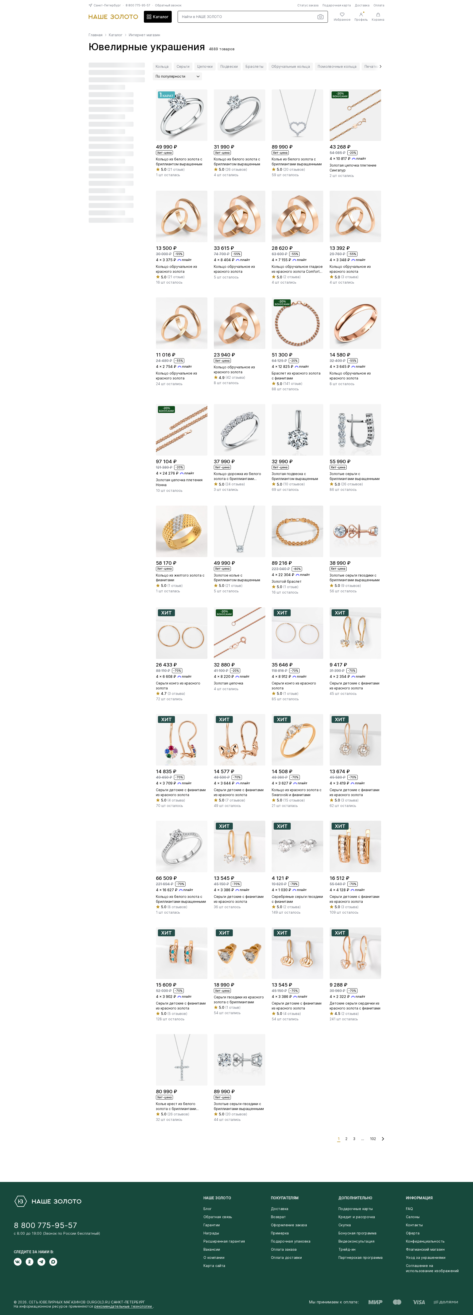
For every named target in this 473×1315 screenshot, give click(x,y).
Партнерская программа (360, 1257)
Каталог (161, 16)
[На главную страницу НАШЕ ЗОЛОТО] (47, 1201)
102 (373, 1139)
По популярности (170, 76)
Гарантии (211, 1225)
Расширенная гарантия (224, 1241)
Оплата (378, 5)
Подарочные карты (355, 1209)
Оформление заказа (289, 1225)
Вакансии (211, 1249)
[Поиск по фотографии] (320, 17)
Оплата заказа (284, 1249)
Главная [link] (95, 35)
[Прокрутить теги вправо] (378, 66)
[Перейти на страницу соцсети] (20, 1262)
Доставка (362, 5)
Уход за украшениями (425, 1257)
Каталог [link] (115, 35)
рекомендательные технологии (123, 1306)
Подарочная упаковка (290, 1241)
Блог (207, 1209)
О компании (213, 1257)
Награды (211, 1233)
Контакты (414, 1225)
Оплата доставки (286, 1257)
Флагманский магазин (425, 1249)
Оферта (413, 1233)
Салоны (413, 1217)
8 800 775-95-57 (138, 5)
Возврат (278, 1217)
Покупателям (285, 1198)
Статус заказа (308, 5)
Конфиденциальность (425, 1241)
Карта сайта (214, 1266)
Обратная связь (217, 1217)
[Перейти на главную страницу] (113, 17)
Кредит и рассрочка (356, 1217)
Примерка (280, 1233)
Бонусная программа (357, 1233)
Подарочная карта (336, 5)
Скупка (344, 1225)
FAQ (409, 1209)
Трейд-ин (346, 1249)
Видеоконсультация (356, 1241)
